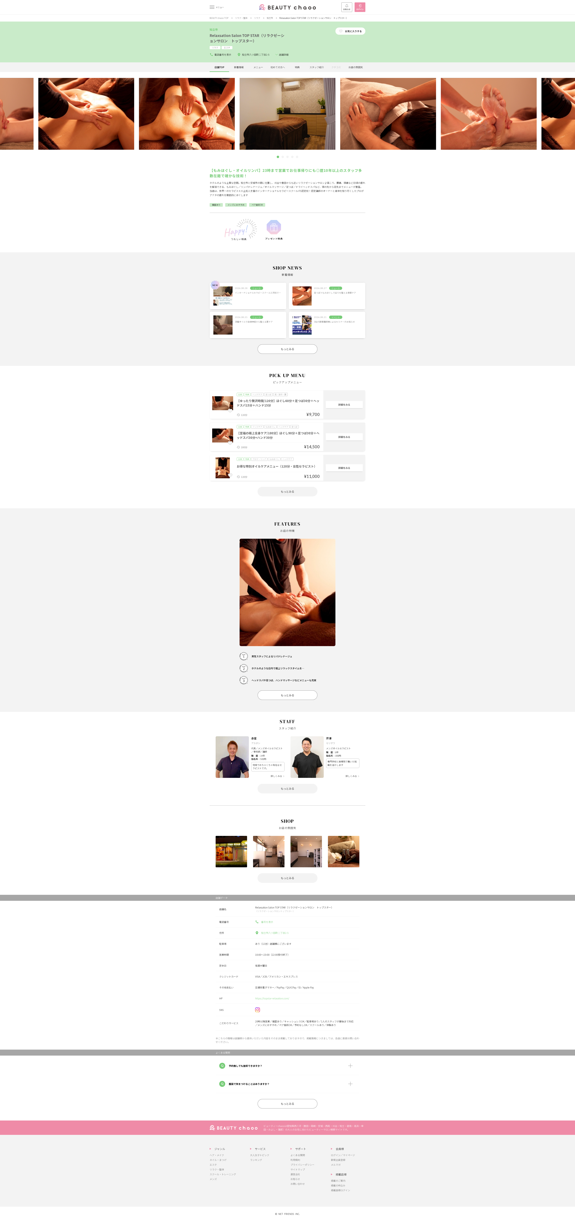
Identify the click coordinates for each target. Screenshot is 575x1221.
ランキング (256, 1160)
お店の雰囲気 (355, 67)
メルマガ (336, 1164)
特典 (297, 67)
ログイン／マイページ (343, 1155)
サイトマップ (297, 1169)
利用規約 (295, 1160)
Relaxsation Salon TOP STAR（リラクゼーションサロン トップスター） (247, 38)
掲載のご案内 (338, 1180)
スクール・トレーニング (223, 1174)
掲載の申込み (338, 1185)
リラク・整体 (241, 17)
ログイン (360, 9)
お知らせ (346, 9)
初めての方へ (278, 67)
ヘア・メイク (217, 1155)
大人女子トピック (259, 1155)
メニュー (258, 67)
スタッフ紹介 (317, 67)
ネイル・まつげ (218, 1160)
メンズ (213, 1179)
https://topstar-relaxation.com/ (272, 998)
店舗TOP (219, 67)
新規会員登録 (338, 1160)
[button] (278, 157)
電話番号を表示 (222, 54)
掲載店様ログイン (340, 1190)
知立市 (270, 17)
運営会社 (295, 1174)
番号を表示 (267, 922)
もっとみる (287, 349)
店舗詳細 (284, 54)
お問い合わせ (297, 1184)
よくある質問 (297, 1155)
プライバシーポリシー (302, 1164)
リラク (257, 17)
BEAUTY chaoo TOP (219, 17)
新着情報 (239, 67)
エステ (213, 1164)
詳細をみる (344, 404)
